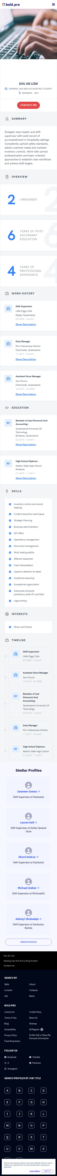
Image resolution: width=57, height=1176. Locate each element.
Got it (47, 1171)
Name (31, 996)
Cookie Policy (35, 1012)
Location (8, 990)
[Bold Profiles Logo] (11, 4)
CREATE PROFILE (28, 942)
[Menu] (53, 4)
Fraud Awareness (12, 1041)
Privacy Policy (10, 1035)
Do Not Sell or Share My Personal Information (40, 1037)
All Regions (34, 1029)
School (32, 984)
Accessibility (10, 1029)
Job (6, 996)
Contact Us (9, 1012)
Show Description (26, 324)
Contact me (28, 105)
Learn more (35, 1171)
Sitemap (33, 1023)
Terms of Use (10, 1018)
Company (33, 990)
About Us (33, 1018)
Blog (6, 1023)
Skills (6, 984)
